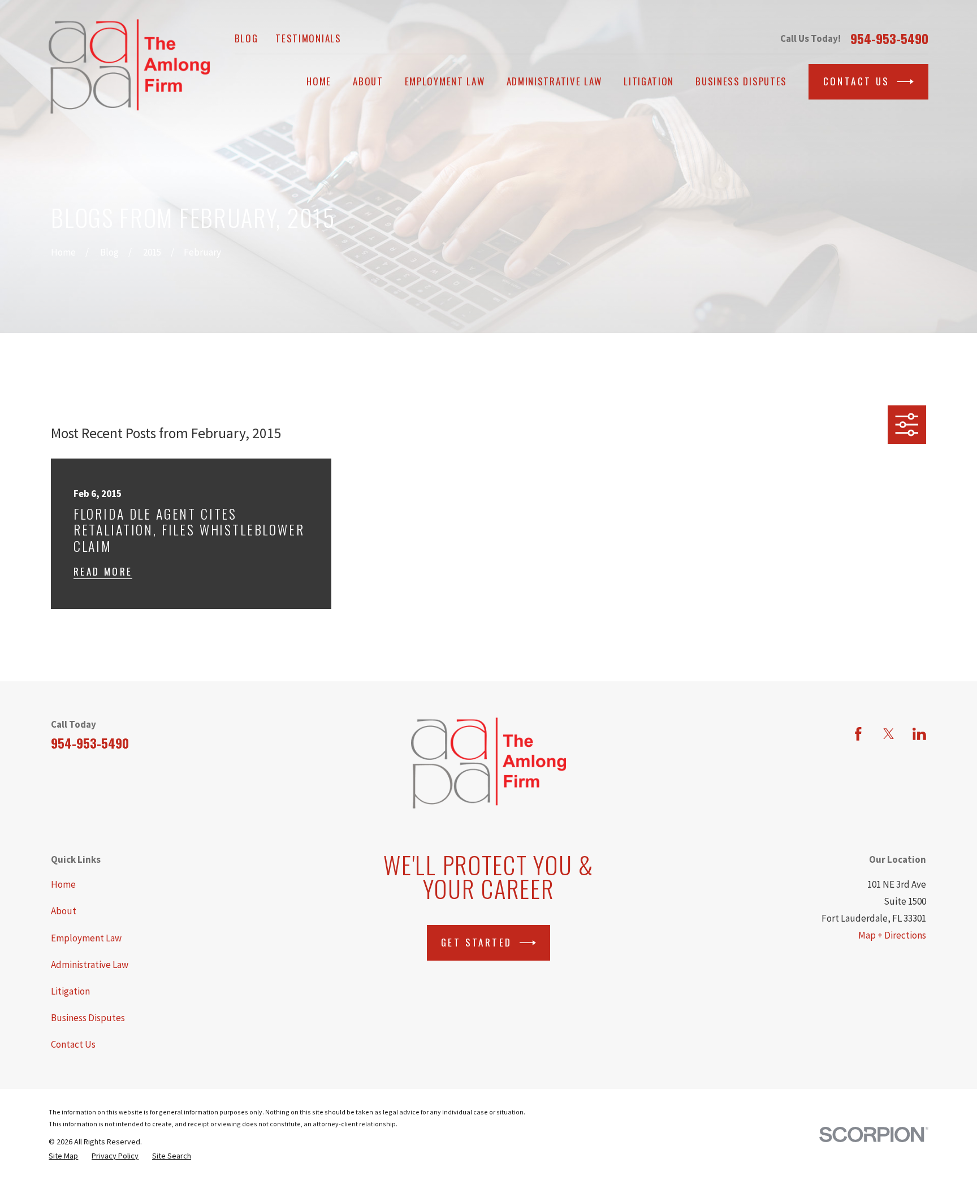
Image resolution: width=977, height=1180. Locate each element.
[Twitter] (889, 734)
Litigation (70, 991)
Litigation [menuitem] (649, 81)
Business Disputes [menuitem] (741, 81)
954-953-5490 (889, 38)
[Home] (129, 66)
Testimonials (308, 38)
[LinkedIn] (919, 734)
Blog (246, 38)
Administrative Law (89, 964)
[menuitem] (63, 1156)
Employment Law (86, 938)
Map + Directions (892, 935)
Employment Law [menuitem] (445, 81)
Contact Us (856, 81)
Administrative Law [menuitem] (555, 81)
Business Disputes (88, 1018)
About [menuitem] (368, 81)
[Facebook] (858, 734)
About (63, 911)
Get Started (476, 942)
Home (63, 884)
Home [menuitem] (318, 81)
